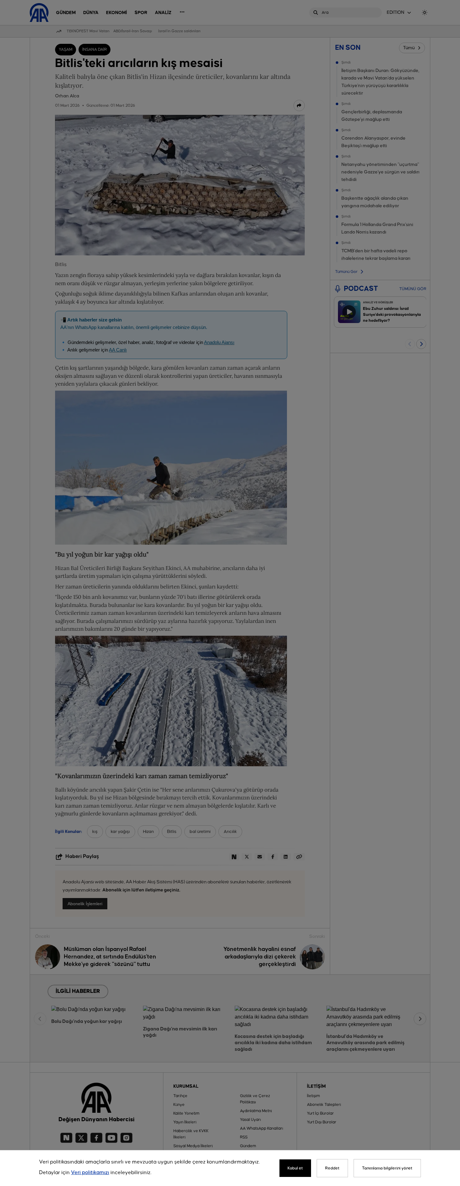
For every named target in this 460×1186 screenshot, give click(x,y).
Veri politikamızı (90, 1172)
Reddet (332, 1168)
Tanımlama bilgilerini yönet (387, 1168)
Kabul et (295, 1168)
